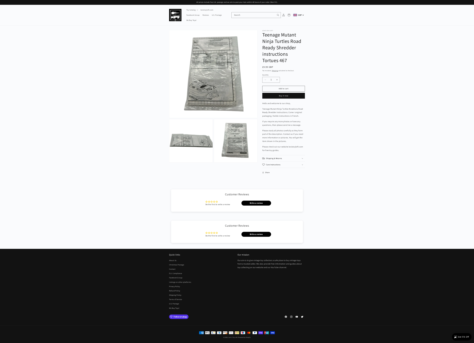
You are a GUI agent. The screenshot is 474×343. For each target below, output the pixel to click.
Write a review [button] (256, 203)
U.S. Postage (174, 304)
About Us (173, 260)
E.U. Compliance (175, 273)
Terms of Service (175, 299)
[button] (192, 9)
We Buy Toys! (174, 308)
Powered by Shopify (244, 337)
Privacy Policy (174, 286)
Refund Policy (174, 291)
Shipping (275, 70)
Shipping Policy (175, 295)
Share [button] (267, 172)
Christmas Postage (176, 265)
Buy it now (283, 95)
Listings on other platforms (180, 282)
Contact (172, 269)
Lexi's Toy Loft (233, 337)
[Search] (278, 15)
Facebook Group (175, 278)
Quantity (265, 75)
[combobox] (256, 15)
